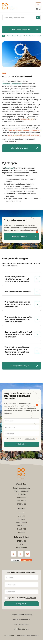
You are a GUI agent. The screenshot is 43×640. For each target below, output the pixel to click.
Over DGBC (21, 529)
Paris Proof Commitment (12, 84)
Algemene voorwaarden (21, 619)
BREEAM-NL (21, 504)
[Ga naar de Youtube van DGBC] (27, 554)
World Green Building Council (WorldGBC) (24, 135)
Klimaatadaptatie (21, 491)
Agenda (21, 516)
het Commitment (27, 119)
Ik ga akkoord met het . (22, 439)
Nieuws (21, 513)
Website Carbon (26, 560)
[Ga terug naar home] (9, 6)
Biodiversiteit (21, 501)
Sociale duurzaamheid (21, 488)
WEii (21, 544)
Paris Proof (20, 36)
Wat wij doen (11, 36)
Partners (21, 519)
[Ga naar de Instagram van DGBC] (20, 554)
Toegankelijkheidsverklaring (21, 614)
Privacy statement (21, 624)
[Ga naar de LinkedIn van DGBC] (13, 554)
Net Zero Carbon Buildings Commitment (25, 130)
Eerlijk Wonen (21, 547)
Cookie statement (21, 629)
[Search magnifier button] (38, 17)
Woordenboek (21, 522)
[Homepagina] (3, 36)
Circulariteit (21, 494)
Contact (21, 532)
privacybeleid (30, 439)
